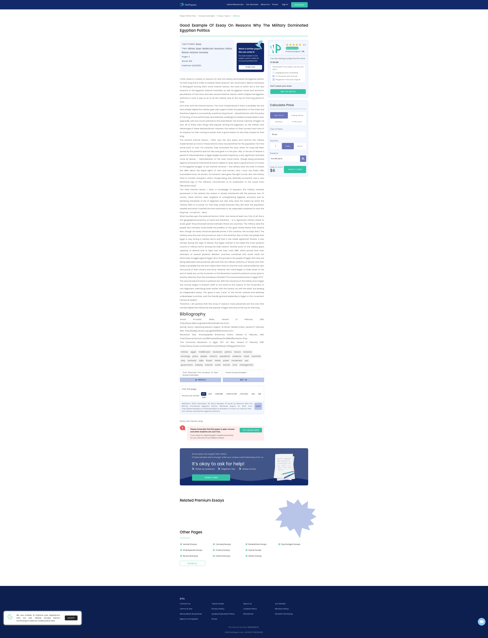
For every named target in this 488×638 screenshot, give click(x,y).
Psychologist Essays (290, 544)
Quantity (274, 141)
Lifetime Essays (223, 556)
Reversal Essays (190, 556)
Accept (71, 618)
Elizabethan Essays (257, 544)
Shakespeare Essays (192, 550)
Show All (192, 563)
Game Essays (254, 550)
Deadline (274, 153)
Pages (287, 146)
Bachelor (279, 121)
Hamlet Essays (190, 544)
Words (299, 146)
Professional (297, 121)
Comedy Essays (223, 544)
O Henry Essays (223, 550)
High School (279, 115)
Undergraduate (297, 115)
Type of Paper (276, 129)
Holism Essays (255, 556)
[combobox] (288, 134)
